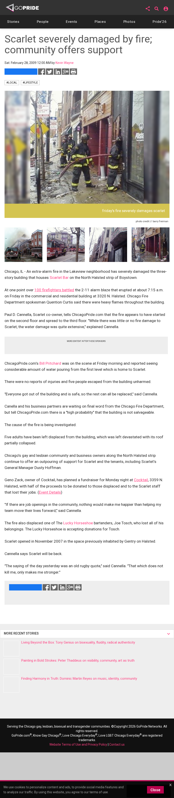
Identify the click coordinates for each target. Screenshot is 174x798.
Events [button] (71, 22)
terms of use (98, 792)
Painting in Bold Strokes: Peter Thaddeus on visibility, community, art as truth (78, 660)
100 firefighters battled (54, 290)
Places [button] (100, 22)
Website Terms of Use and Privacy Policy (78, 744)
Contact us (117, 744)
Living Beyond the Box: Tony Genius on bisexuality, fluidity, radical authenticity (78, 642)
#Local (11, 82)
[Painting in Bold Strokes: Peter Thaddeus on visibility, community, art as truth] (11, 666)
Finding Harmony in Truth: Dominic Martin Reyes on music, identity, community (79, 679)
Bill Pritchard (50, 363)
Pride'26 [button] (159, 22)
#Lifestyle (30, 82)
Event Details (50, 492)
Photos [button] (129, 22)
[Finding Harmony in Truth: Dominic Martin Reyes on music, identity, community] (11, 685)
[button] (147, 8)
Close (155, 790)
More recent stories (22, 633)
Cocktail (141, 480)
